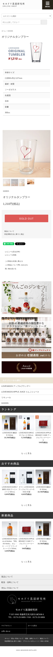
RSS (41, 641)
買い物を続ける (10, 269)
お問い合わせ (5, 631)
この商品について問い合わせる (16, 265)
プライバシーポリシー (30, 641)
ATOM (46, 641)
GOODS (10, 31)
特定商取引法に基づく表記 (14, 234)
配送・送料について (31, 638)
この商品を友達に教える (14, 261)
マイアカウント (6, 625)
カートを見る (32, 625)
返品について (9, 231)
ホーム (4, 31)
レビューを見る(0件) (12, 252)
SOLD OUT (26, 218)
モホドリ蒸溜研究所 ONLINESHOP (13, 5)
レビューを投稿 (10, 255)
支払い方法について (17, 638)
